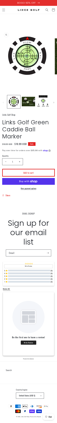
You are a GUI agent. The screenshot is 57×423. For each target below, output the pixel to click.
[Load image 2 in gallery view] (28, 101)
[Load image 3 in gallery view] (43, 101)
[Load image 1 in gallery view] (13, 101)
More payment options (28, 188)
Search (9, 370)
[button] (3, 10)
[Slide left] (3, 102)
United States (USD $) (27, 395)
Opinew (32, 359)
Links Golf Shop (25, 416)
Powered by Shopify (35, 416)
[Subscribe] (48, 252)
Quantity (5, 155)
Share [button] (8, 195)
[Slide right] (54, 102)
